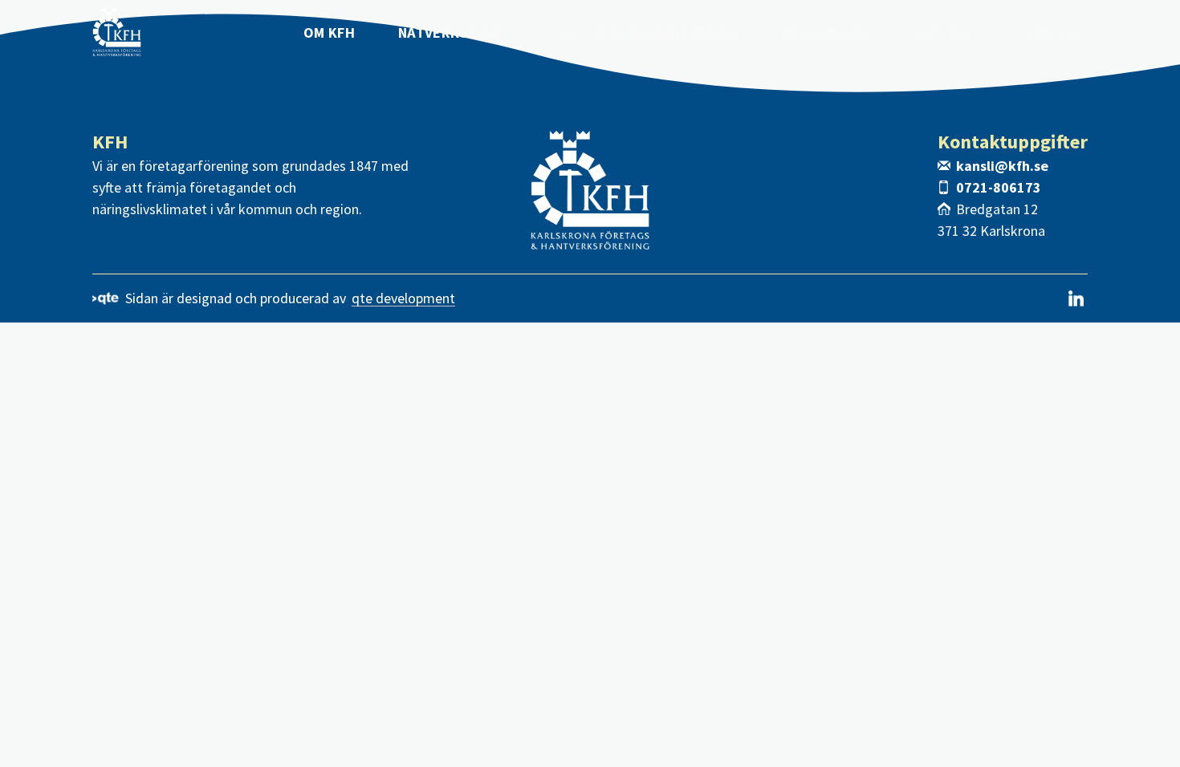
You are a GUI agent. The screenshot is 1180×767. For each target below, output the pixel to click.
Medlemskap (825, 32)
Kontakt (1055, 32)
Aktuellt (947, 32)
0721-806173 (998, 187)
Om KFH (329, 32)
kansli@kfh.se (1002, 165)
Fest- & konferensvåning (646, 32)
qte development (403, 298)
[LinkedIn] (1076, 298)
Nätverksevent (454, 32)
